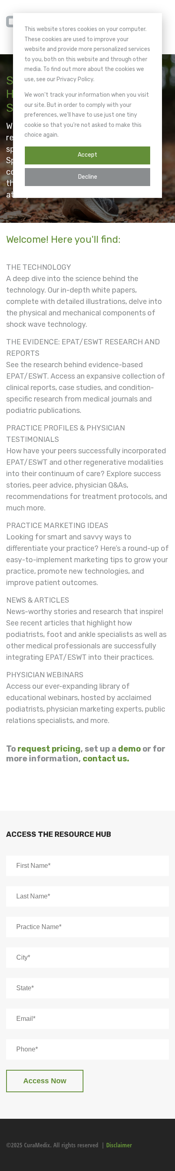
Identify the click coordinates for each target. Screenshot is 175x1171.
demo (129, 749)
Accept (87, 154)
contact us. (106, 758)
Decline (87, 176)
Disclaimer (119, 1145)
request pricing (49, 749)
